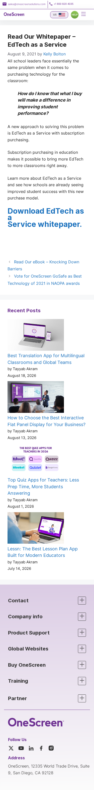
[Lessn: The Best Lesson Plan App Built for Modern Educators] (36, 529)
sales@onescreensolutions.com (27, 3)
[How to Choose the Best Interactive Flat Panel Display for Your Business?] (36, 398)
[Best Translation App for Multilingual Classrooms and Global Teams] (36, 335)
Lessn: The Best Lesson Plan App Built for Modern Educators (43, 552)
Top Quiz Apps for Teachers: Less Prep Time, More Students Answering (43, 486)
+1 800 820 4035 (63, 4)
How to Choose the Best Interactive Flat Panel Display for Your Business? (46, 421)
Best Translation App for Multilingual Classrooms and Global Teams (46, 359)
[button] (47, 601)
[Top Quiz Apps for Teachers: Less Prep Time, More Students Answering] (36, 460)
